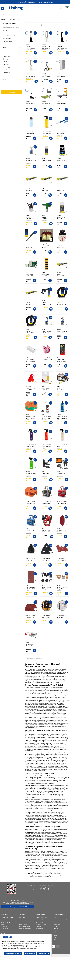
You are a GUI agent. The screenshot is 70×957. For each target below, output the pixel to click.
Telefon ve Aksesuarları (25, 928)
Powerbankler (39, 921)
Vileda (55, 921)
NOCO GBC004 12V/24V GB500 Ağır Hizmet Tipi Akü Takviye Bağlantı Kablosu (46, 531)
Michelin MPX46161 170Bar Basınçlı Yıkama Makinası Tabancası (47, 303)
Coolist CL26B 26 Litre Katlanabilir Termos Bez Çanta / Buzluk (30, 531)
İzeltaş (55, 935)
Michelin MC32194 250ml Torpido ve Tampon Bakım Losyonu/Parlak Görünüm (62, 161)
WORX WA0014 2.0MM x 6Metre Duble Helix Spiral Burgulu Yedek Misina (31, 417)
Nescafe (56, 922)
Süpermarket (22, 921)
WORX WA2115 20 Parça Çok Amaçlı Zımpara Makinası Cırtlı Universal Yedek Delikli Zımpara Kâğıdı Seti (46, 559)
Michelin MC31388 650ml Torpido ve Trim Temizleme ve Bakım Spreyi (47, 332)
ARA (66, 14)
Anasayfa (3, 19)
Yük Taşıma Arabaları (41, 917)
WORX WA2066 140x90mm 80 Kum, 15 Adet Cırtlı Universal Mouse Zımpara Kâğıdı (31, 616)
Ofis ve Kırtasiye (23, 924)
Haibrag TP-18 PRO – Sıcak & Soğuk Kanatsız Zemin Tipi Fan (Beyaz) (46, 47)
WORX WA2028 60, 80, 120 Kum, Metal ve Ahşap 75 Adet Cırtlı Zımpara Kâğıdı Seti (61, 559)
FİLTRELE (12, 92)
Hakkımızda (4, 919)
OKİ (27, 272)
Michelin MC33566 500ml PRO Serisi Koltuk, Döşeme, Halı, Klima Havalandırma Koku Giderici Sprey (31, 474)
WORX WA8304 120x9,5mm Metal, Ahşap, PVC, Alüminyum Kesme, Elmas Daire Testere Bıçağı (47, 616)
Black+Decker (8, 56)
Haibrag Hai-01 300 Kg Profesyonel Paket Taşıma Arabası (62, 104)
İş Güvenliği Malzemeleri (9, 35)
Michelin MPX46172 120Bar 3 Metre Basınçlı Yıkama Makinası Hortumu (62, 303)
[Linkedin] (41, 888)
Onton (58, 357)
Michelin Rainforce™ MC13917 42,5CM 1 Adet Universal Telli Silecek (46, 189)
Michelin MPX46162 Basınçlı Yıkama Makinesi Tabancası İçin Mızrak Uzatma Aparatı (30, 246)
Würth (6, 59)
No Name (28, 386)
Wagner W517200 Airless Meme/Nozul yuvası (30, 218)
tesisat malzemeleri (58, 673)
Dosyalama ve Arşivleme (25, 930)
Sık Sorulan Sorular (6, 922)
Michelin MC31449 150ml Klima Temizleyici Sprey (46, 161)
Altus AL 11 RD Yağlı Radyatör (61, 75)
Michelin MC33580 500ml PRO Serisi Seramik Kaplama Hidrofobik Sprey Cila (46, 132)
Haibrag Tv (4, 926)
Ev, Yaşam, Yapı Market (24, 926)
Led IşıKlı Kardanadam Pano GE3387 (61, 246)
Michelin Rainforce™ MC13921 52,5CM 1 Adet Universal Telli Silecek (62, 189)
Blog (2, 924)
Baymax (7, 67)
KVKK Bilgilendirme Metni (7, 930)
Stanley (56, 926)
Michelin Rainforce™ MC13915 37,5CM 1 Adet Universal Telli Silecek (30, 189)
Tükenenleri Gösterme (48, 25)
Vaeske (28, 130)
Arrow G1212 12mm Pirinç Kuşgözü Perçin (46, 389)
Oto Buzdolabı (40, 928)
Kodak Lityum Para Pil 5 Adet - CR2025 (46, 275)
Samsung (56, 933)
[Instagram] (44, 888)
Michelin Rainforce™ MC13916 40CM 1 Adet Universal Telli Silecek (62, 275)
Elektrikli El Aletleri (40, 932)
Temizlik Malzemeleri (24, 933)
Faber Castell (57, 924)
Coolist (43, 500)
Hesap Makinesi (40, 926)
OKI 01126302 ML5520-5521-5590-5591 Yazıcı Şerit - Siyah (31, 275)
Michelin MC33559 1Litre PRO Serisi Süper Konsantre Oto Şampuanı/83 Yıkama (62, 417)
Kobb (43, 471)
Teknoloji (21, 922)
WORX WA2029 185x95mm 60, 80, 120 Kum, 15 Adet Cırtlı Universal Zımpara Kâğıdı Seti (31, 588)
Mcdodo (56, 928)
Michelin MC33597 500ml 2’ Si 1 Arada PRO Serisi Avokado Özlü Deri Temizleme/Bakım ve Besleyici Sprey (62, 445)
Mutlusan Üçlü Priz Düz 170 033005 (31, 360)
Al (5, 69)
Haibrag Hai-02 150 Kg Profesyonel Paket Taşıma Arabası (47, 104)
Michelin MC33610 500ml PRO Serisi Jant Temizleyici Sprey (31, 445)
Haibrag (7, 72)
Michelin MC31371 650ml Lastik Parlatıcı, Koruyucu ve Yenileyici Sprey (31, 161)
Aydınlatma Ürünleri (7, 41)
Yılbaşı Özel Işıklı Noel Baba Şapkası (30, 389)
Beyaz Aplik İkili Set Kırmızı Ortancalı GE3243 (46, 246)
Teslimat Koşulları (5, 928)
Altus (58, 73)
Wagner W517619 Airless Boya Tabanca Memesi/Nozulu (46, 218)
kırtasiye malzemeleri (38, 749)
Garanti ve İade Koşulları (7, 933)
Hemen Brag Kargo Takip (7, 917)
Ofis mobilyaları (59, 761)
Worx (58, 386)
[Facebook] (33, 888)
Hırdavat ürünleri (30, 785)
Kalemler (38, 930)
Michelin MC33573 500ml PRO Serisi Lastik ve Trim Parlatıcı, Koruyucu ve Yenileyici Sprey (47, 445)
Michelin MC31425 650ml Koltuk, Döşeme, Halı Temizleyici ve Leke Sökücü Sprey (62, 332)
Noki (55, 937)
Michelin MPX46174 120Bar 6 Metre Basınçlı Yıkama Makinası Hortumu (31, 332)
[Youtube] (48, 888)
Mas (55, 930)
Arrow (43, 386)
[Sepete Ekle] (35, 53)
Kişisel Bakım (39, 933)
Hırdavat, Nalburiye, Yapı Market (11, 27)
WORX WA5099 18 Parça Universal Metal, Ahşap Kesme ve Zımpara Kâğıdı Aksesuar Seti (46, 588)
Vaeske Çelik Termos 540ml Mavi (30, 132)
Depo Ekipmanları (7, 38)
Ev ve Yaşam (6, 30)
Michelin (44, 130)
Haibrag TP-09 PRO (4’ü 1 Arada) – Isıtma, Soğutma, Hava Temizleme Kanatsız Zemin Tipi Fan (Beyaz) (31, 75)
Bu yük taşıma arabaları (58, 866)
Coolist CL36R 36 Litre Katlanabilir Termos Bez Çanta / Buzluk (61, 502)
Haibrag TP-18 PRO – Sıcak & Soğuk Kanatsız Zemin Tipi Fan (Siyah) (30, 47)
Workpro (7, 61)
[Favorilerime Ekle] (35, 40)
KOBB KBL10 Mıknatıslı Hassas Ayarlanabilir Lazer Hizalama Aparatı (46, 474)
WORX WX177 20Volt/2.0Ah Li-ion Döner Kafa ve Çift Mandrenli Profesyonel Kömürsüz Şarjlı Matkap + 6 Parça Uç (62, 474)
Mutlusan (28, 357)
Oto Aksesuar (6, 33)
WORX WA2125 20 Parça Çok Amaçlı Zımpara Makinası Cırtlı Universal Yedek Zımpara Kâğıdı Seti (30, 559)
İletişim (3, 921)
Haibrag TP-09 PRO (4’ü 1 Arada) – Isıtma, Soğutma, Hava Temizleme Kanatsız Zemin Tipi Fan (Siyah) (62, 47)
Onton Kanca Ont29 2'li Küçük (61, 360)
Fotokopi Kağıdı (40, 919)
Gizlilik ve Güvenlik (5, 932)
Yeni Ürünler (22, 917)
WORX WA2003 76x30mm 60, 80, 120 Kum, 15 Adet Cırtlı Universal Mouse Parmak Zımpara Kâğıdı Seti (62, 531)
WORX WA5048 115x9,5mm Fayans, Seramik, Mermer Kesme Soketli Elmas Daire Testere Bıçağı (61, 616)
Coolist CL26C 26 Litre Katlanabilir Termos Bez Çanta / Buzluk (46, 502)
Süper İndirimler (23, 919)
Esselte (56, 939)
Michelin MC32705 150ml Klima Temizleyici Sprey (62, 218)
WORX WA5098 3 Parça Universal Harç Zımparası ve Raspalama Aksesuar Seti (62, 588)
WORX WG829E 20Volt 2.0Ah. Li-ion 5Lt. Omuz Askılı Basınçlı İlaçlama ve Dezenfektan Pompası (46, 417)
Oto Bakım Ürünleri (41, 924)
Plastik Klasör (39, 922)
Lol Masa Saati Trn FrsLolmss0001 (47, 358)
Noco (43, 528)
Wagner (28, 215)
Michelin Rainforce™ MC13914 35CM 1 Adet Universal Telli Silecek (31, 303)
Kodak (43, 272)
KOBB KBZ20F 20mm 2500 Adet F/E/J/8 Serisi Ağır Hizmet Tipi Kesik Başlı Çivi (30, 645)
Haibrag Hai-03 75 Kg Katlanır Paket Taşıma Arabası (30, 104)
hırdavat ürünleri (35, 673)
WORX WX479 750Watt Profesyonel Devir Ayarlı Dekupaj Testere (62, 389)
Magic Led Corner (46, 244)
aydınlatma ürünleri (36, 675)
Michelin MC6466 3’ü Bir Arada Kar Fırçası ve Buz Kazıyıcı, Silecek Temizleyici (62, 132)
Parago (6, 64)
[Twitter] (37, 888)
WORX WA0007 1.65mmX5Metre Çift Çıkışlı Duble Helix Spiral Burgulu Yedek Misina (30, 502)
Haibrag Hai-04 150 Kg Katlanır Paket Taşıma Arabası (46, 75)
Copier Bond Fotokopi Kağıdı (61, 919)
